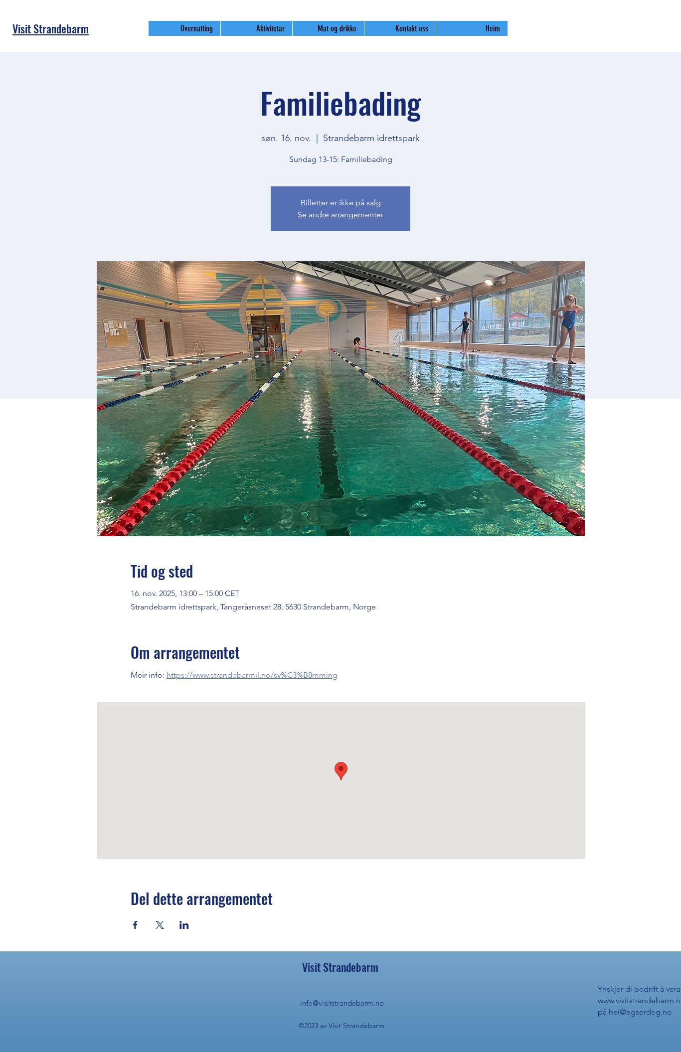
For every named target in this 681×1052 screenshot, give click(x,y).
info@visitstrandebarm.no (342, 1003)
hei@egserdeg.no (640, 1012)
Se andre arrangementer (340, 214)
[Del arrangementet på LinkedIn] (184, 925)
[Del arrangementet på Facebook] (135, 925)
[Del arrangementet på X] (160, 925)
